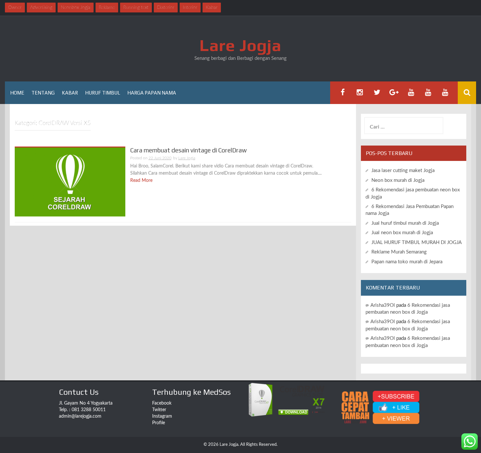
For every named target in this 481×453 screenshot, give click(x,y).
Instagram (162, 416)
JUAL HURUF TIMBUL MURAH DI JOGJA (416, 242)
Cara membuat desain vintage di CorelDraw (188, 150)
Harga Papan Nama (151, 93)
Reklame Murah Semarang (399, 252)
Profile (158, 423)
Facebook (161, 403)
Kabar (70, 93)
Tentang (43, 93)
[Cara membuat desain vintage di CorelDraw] (70, 182)
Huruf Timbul (102, 93)
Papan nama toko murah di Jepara (406, 261)
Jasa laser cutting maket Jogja (403, 170)
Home (17, 93)
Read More (141, 180)
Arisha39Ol (382, 305)
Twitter (159, 410)
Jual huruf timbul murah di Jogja (405, 223)
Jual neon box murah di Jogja (402, 232)
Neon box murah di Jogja (397, 180)
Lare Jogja (240, 45)
